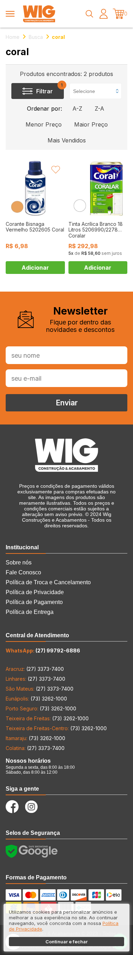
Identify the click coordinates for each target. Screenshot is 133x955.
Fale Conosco (23, 572)
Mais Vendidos (67, 140)
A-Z (77, 108)
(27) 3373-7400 (35, 669)
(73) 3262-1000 (36, 699)
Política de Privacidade (35, 592)
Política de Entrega (30, 612)
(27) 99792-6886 (43, 651)
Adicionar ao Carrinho (35, 267)
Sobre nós (19, 562)
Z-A (99, 108)
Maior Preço (91, 124)
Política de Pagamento (34, 602)
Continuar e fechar (66, 941)
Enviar (67, 402)
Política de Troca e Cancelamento (48, 582)
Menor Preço (44, 124)
